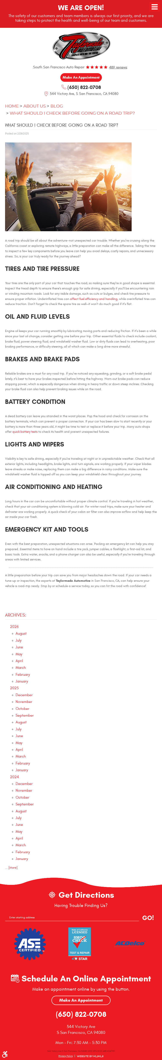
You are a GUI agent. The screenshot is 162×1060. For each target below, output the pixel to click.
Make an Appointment (81, 77)
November (24, 702)
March (21, 667)
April (19, 661)
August (21, 633)
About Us (34, 106)
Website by (90, 1056)
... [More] (11, 867)
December (24, 695)
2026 (14, 627)
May (19, 654)
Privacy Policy (65, 1056)
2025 (14, 688)
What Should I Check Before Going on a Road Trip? (72, 113)
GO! (148, 918)
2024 (14, 777)
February (23, 674)
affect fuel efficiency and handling (93, 299)
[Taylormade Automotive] (81, 45)
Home (12, 106)
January (22, 681)
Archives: (15, 615)
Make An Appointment (81, 1000)
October (22, 709)
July (19, 640)
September (25, 715)
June (19, 647)
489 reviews (118, 67)
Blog (56, 106)
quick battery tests (25, 432)
